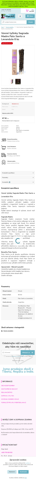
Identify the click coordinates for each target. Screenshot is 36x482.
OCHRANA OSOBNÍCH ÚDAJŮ (10, 399)
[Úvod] (8, 16)
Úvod (2, 27)
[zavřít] (33, 2)
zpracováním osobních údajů (18, 356)
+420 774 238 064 (6, 10)
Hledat (30, 22)
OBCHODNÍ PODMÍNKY (8, 386)
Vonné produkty (10, 27)
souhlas (27, 463)
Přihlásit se (26, 353)
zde (26, 478)
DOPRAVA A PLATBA (7, 396)
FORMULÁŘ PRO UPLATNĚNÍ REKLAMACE (13, 403)
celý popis (21, 98)
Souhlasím (23, 472)
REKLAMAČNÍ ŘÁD (6, 392)
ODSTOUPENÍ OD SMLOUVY (9, 389)
